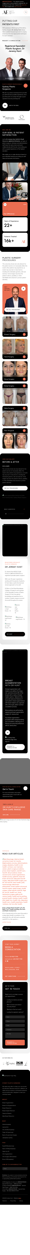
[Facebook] (7, 961)
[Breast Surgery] (15, 326)
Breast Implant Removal (8, 1110)
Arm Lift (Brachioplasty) (8, 1129)
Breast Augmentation (7, 1102)
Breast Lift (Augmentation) (9, 1105)
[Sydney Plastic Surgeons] (15, 86)
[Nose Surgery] (15, 371)
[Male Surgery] (15, 416)
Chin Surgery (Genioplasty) (9, 1156)
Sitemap (21, 1200)
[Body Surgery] (15, 393)
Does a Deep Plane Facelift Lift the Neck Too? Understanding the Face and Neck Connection (13, 909)
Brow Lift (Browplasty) (8, 1159)
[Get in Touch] (15, 788)
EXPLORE (6, 814)
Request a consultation (12, 1042)
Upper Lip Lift (5, 1151)
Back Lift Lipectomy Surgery (9, 1135)
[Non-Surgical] (15, 438)
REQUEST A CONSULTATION (11, 40)
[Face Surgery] (15, 349)
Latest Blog (6, 922)
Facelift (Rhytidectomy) (8, 1146)
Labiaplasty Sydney (7, 1137)
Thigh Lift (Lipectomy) (7, 1132)
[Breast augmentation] (14, 502)
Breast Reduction (6, 1108)
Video (24, 204)
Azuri (20, 1198)
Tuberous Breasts (6, 1113)
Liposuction (5, 1127)
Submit (26, 1168)
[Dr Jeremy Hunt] (8, 12)
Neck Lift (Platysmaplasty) (8, 1148)
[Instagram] (5, 961)
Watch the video (14, 105)
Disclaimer (4, 1200)
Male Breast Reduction (8, 1116)
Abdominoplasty (6, 1124)
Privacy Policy (13, 1200)
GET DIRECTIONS (10, 976)
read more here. (18, 6)
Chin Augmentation (7, 1154)
